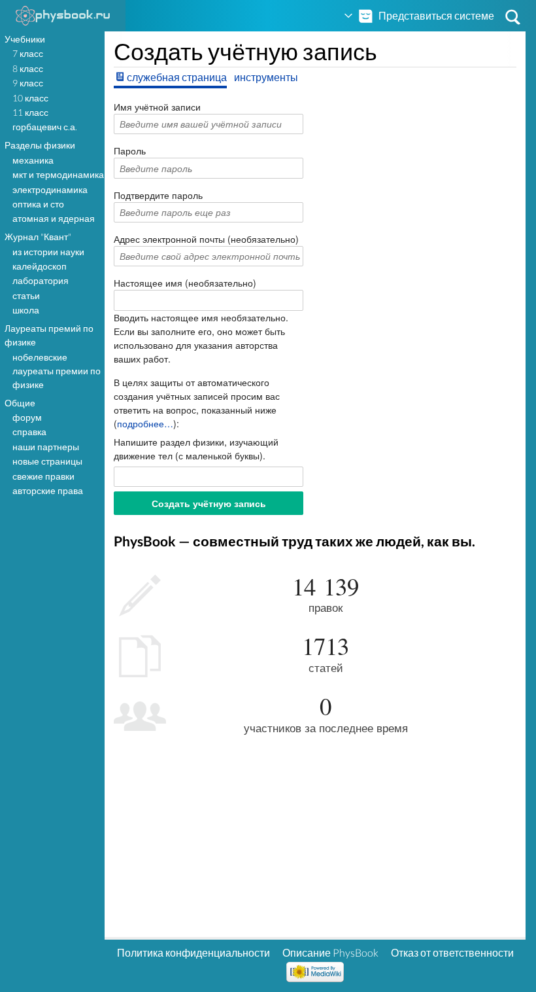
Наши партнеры (45, 446)
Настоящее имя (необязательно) (185, 282)
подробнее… (145, 423)
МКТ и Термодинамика (58, 174)
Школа (25, 309)
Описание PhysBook (330, 952)
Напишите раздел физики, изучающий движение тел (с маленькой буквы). (196, 448)
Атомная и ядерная (53, 218)
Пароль (130, 150)
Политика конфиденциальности (193, 952)
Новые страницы (47, 461)
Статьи (26, 295)
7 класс (27, 53)
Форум (27, 417)
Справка (29, 431)
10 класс (30, 97)
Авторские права (47, 490)
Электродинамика (50, 189)
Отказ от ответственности (452, 952)
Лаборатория (40, 280)
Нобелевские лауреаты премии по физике (56, 370)
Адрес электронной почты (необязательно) (206, 238)
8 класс (27, 68)
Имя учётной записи (157, 106)
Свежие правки (43, 476)
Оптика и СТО (38, 203)
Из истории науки (48, 251)
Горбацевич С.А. (44, 126)
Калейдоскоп (39, 266)
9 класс (27, 82)
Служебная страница (177, 77)
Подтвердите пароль (158, 195)
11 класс (30, 112)
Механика (33, 160)
